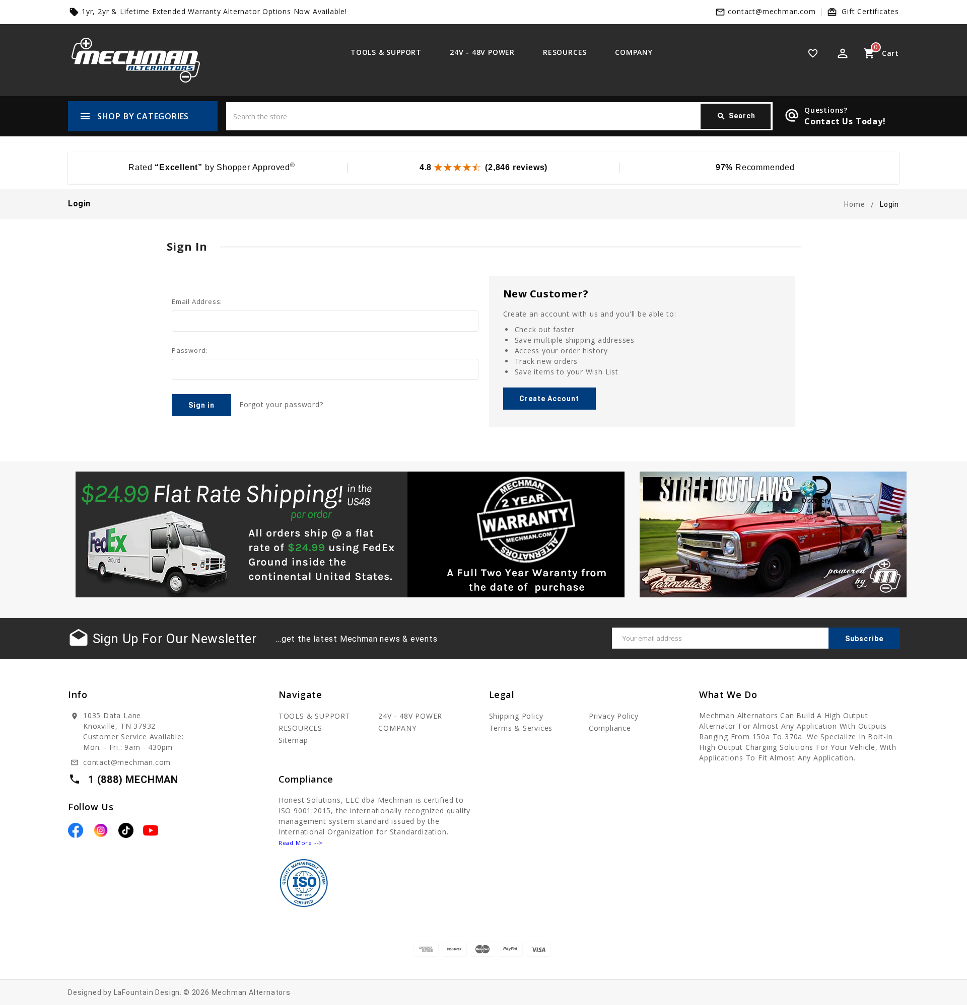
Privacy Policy (614, 716)
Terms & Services (521, 728)
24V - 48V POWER (482, 52)
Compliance (610, 728)
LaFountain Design (147, 992)
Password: (190, 350)
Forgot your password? (281, 404)
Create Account (549, 399)
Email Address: (197, 301)
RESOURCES (565, 52)
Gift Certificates (870, 11)
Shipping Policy (516, 716)
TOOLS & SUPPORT (386, 52)
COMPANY (634, 52)
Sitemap (293, 740)
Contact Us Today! (845, 121)
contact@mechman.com (771, 11)
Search (736, 116)
